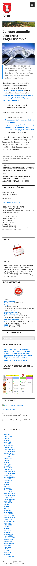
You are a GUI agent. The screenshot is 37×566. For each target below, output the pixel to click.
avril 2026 (7, 442)
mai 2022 (7, 529)
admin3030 (28, 156)
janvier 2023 (8, 514)
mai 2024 (7, 484)
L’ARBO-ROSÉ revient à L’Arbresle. (16, 361)
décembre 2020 (9, 556)
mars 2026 (7, 444)
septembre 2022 (9, 521)
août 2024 (7, 479)
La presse (6, 409)
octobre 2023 (8, 497)
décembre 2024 (9, 471)
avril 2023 (7, 508)
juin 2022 (7, 527)
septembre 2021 (9, 543)
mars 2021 (7, 554)
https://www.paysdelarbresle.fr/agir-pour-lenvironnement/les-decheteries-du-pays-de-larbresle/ (20, 127)
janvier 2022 (8, 536)
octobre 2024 (8, 475)
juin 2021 (7, 549)
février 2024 (8, 490)
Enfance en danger (10, 312)
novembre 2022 (9, 518)
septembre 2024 (9, 477)
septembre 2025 (9, 455)
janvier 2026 (8, 447)
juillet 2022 (8, 525)
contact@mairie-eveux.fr (11, 203)
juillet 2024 (8, 481)
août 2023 (7, 501)
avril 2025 (7, 464)
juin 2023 (7, 505)
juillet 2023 (8, 503)
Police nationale (9, 301)
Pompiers (7, 305)
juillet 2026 (8, 436)
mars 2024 (7, 488)
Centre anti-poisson (11, 316)
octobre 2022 (8, 519)
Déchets (12, 158)
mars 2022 (7, 532)
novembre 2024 (9, 473)
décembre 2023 (9, 494)
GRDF (6, 325)
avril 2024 (7, 486)
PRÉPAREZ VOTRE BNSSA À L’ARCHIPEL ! (18, 351)
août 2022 (7, 523)
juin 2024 (7, 482)
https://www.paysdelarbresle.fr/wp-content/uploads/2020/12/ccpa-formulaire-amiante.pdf (17, 97)
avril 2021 (7, 553)
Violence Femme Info (11, 314)
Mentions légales (19, 564)
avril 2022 (7, 530)
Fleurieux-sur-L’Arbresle (12, 90)
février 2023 (8, 512)
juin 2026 (7, 438)
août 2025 (7, 457)
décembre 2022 (9, 516)
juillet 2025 (8, 459)
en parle (12, 409)
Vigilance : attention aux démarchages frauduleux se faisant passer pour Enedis (18, 354)
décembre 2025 (9, 449)
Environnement (20, 158)
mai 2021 (7, 551)
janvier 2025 (8, 470)
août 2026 (7, 435)
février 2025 (8, 468)
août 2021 (7, 545)
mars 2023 (7, 510)
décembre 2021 (9, 538)
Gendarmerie (8, 303)
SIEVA (6, 327)
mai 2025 (7, 462)
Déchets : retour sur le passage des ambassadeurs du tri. (16, 358)
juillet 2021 (8, 547)
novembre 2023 (9, 495)
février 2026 (8, 446)
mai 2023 (7, 506)
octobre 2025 (8, 453)
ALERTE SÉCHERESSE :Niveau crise (16, 350)
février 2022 (8, 534)
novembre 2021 (9, 540)
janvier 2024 (8, 492)
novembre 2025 (9, 451)
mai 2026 (7, 440)
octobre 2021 (8, 541)
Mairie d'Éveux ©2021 (10, 562)
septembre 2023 (9, 499)
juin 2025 (7, 460)
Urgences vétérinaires (12, 319)
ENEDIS (7, 321)
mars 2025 (7, 466)
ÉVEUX (6, 16)
